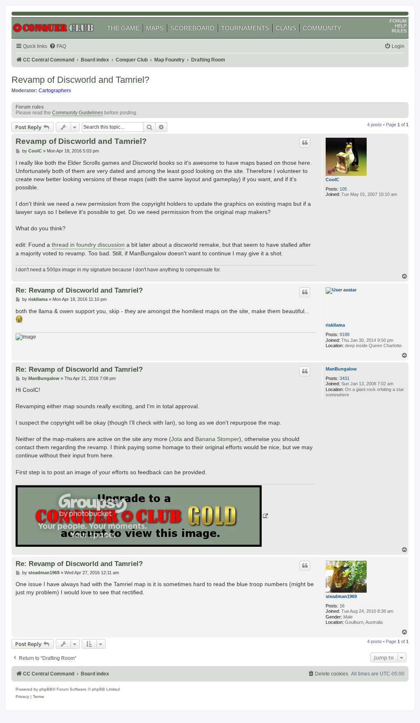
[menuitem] (57, 46)
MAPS (155, 28)
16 (342, 605)
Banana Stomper (217, 439)
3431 (344, 378)
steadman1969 (341, 596)
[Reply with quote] (304, 143)
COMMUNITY (322, 28)
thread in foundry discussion (88, 244)
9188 (344, 334)
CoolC (332, 179)
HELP (400, 25)
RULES (399, 30)
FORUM (398, 20)
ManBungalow (341, 368)
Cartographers (55, 90)
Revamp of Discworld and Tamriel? (80, 80)
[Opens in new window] (142, 516)
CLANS (286, 28)
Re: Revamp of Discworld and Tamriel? (79, 290)
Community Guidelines (77, 113)
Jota (176, 439)
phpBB (45, 689)
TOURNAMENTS (245, 28)
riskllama (335, 325)
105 (343, 188)
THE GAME (123, 28)
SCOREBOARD (192, 28)
